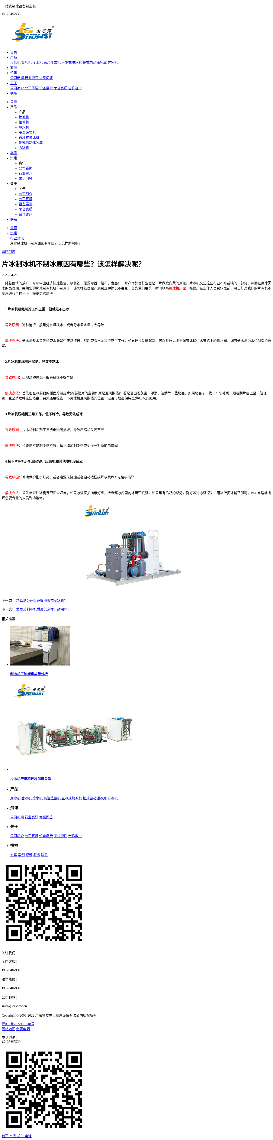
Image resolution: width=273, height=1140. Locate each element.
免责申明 (23, 1029)
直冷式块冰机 (72, 62)
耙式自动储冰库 (95, 62)
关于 (13, 83)
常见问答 (46, 78)
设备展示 (46, 88)
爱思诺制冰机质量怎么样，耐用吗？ (43, 609)
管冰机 (26, 62)
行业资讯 (32, 78)
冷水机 (38, 62)
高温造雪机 (52, 62)
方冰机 (112, 62)
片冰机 (15, 62)
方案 (13, 855)
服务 (36, 855)
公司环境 (32, 88)
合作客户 (75, 88)
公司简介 (17, 88)
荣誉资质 (61, 88)
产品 (13, 57)
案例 (13, 67)
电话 (28, 1136)
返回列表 (8, 252)
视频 (29, 855)
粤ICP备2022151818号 (18, 1024)
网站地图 (8, 1029)
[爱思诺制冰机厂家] (32, 44)
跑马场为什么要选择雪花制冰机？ (41, 601)
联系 (13, 93)
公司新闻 (17, 78)
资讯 (13, 73)
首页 (13, 52)
